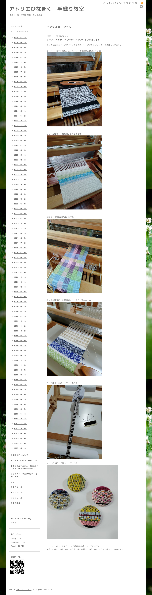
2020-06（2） (20, 292)
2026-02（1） (20, 52)
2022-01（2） (20, 218)
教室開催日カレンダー (20, 455)
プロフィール (16, 498)
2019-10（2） (20, 331)
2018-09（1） (20, 375)
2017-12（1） (20, 419)
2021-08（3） (20, 238)
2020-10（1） (20, 282)
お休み (13, 523)
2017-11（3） (20, 424)
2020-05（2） (20, 297)
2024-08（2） (20, 106)
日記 (13, 482)
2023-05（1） (20, 155)
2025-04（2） (20, 77)
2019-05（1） (20, 345)
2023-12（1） (20, 121)
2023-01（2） (20, 169)
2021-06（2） (20, 248)
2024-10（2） (20, 96)
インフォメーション (19, 31)
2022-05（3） (20, 204)
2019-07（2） (20, 340)
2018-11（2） (20, 365)
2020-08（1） (20, 287)
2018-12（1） (20, 360)
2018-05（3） (20, 394)
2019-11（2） (20, 326)
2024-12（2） (20, 86)
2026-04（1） (20, 42)
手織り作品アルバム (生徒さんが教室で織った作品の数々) (25, 467)
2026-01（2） (20, 57)
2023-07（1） (20, 145)
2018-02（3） (20, 409)
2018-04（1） (20, 399)
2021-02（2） (20, 267)
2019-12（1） (20, 321)
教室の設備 (15, 503)
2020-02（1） (20, 311)
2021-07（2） (20, 243)
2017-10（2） (20, 428)
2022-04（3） (20, 209)
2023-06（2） (20, 150)
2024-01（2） (20, 116)
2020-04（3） (20, 301)
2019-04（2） (20, 350)
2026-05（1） (20, 38)
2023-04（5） (20, 160)
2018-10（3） (20, 370)
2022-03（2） (20, 213)
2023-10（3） (20, 130)
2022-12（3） (20, 174)
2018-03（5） (20, 404)
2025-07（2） (20, 72)
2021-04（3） (20, 257)
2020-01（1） (20, 316)
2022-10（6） (20, 184)
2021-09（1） (20, 233)
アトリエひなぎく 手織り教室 (49, 8)
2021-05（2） (20, 253)
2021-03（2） (20, 262)
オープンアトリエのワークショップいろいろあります (73, 39)
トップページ (16, 26)
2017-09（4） (20, 433)
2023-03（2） (20, 165)
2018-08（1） (20, 380)
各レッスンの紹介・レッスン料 (24, 460)
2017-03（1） (20, 448)
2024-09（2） (20, 101)
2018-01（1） (20, 414)
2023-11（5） (20, 126)
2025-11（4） (20, 62)
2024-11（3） (20, 91)
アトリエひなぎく (23, 589)
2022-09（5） (20, 189)
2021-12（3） (20, 223)
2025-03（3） (20, 82)
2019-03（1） (20, 355)
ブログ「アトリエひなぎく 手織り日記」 (24, 475)
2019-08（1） (20, 336)
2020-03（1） (20, 306)
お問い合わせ (16, 492)
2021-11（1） (20, 228)
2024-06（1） (20, 111)
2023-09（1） (20, 135)
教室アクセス (16, 487)
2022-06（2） (20, 199)
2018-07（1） (20, 384)
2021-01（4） (20, 272)
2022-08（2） (20, 194)
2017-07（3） (20, 443)
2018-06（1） (20, 389)
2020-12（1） (20, 277)
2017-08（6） (20, 438)
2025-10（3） (20, 67)
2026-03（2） (20, 47)
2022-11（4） (20, 179)
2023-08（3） (20, 140)
